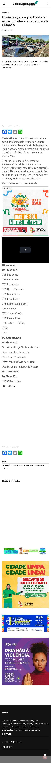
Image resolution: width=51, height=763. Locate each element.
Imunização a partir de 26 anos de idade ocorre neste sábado (23, 465)
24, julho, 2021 (7, 30)
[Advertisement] (25, 96)
